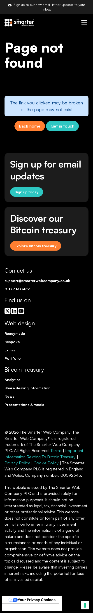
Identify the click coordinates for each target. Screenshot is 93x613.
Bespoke (12, 342)
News (9, 396)
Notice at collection (23, 607)
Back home (29, 125)
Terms (56, 450)
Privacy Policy (17, 462)
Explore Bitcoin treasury (36, 246)
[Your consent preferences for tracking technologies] (85, 605)
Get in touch (62, 125)
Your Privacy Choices (37, 600)
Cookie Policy (46, 462)
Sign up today (27, 192)
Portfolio (13, 358)
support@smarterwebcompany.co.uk (37, 280)
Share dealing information (28, 388)
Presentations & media (24, 404)
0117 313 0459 (17, 289)
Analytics (12, 379)
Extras (10, 350)
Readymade (15, 333)
